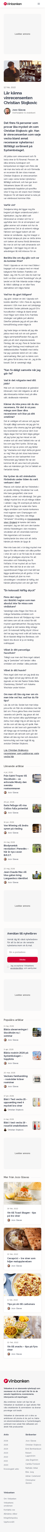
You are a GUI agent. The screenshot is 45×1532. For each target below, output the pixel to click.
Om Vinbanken (10, 1499)
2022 (6, 1457)
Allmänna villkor (10, 1514)
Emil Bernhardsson (33, 1449)
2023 (6, 1453)
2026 (6, 1441)
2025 (6, 1445)
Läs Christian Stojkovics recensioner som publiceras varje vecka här (21, 753)
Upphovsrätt (9, 1522)
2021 (6, 1461)
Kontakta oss (9, 1510)
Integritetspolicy (11, 1518)
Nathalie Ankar (32, 1468)
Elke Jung (30, 1472)
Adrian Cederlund (33, 1476)
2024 (6, 1449)
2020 (6, 1465)
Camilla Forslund (33, 1464)
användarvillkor (16, 968)
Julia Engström (32, 1460)
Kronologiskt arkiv (11, 1469)
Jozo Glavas (31, 1441)
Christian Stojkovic (33, 1445)
